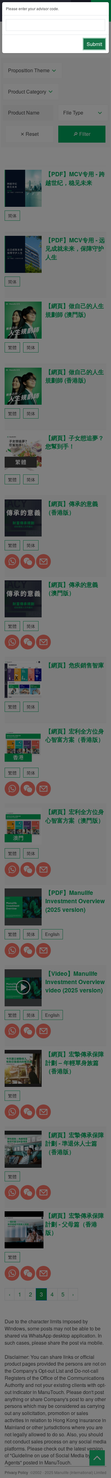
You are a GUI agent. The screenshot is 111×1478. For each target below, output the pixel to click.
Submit (94, 44)
